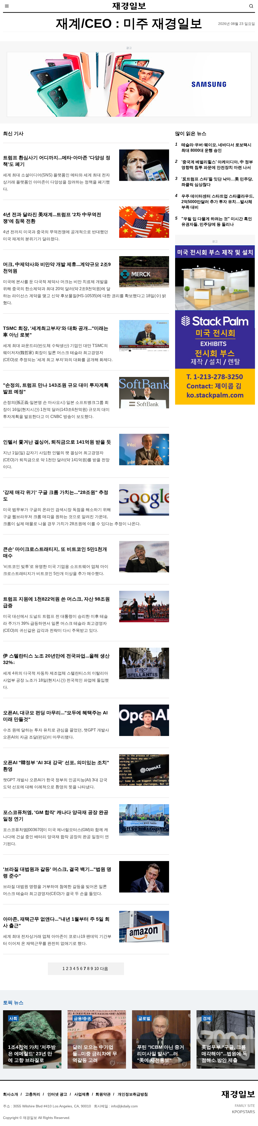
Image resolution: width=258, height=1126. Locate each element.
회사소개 (10, 1094)
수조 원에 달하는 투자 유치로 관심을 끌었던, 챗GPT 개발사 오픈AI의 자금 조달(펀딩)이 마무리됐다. (56, 733)
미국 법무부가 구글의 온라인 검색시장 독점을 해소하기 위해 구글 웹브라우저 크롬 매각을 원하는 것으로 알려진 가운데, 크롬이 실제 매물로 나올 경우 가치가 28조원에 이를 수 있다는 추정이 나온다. (72, 517)
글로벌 (144, 1018)
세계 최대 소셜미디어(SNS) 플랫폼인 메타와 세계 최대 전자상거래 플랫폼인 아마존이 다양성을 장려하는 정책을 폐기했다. (56, 182)
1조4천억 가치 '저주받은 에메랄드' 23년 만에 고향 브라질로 (32, 1053)
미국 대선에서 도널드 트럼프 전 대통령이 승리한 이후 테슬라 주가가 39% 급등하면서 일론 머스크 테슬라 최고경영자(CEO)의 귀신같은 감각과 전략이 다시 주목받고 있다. (55, 623)
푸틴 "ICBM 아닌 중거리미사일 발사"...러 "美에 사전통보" (160, 1053)
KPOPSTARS (243, 1112)
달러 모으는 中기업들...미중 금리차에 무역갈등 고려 (95, 1053)
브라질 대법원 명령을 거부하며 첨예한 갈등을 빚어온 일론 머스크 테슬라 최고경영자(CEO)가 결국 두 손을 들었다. (55, 890)
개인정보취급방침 (133, 1094)
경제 (207, 1018)
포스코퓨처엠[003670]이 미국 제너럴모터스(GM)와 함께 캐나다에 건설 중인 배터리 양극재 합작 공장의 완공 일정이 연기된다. (56, 837)
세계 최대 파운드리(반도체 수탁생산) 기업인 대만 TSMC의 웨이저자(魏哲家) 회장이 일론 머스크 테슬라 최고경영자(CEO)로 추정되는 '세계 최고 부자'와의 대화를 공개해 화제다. (58, 352)
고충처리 (32, 1094)
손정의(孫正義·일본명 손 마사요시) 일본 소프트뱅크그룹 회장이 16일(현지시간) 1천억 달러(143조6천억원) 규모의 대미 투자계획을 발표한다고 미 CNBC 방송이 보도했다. (56, 409)
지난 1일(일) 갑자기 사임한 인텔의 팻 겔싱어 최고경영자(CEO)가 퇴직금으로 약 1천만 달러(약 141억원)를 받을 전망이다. (56, 460)
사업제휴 (81, 1094)
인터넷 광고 (57, 1094)
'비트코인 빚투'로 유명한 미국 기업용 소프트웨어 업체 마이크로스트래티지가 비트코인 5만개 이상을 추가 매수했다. (55, 570)
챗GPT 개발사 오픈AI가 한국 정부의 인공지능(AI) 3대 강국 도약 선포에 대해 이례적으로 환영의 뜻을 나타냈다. (55, 783)
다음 (104, 968)
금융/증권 (82, 1018)
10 (96, 968)
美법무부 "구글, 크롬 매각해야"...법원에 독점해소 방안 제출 (224, 1053)
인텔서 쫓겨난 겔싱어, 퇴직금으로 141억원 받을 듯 (57, 442)
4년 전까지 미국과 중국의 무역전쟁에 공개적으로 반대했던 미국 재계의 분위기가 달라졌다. (55, 235)
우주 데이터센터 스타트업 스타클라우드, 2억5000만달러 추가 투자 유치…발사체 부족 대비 (217, 201)
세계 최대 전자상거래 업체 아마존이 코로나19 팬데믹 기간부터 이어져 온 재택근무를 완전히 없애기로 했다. (57, 940)
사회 (13, 1018)
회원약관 (103, 1094)
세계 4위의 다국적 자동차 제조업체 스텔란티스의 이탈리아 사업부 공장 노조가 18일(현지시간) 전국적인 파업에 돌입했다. (56, 680)
